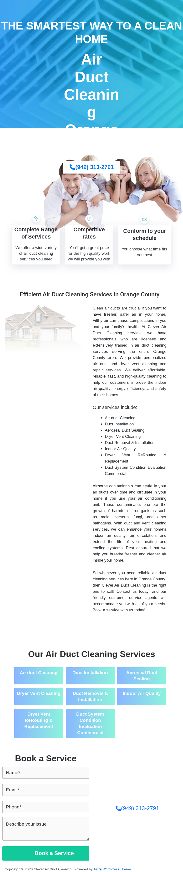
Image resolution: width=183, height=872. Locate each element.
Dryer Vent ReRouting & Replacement (38, 720)
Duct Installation (90, 672)
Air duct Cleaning (39, 672)
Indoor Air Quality (142, 693)
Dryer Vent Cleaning (39, 693)
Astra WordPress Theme (112, 869)
